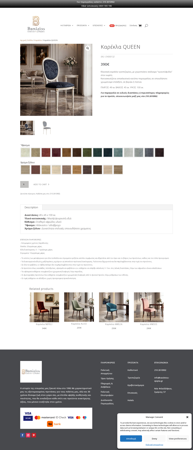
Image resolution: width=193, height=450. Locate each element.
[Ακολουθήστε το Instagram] (28, 435)
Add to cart (40, 184)
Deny (154, 438)
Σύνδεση (133, 25)
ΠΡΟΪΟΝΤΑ (82, 25)
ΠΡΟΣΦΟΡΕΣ (118, 25)
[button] (187, 417)
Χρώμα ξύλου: (27, 162)
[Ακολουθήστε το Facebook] (22, 435)
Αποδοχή (131, 438)
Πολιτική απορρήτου (154, 445)
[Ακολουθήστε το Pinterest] (34, 435)
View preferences (178, 438)
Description (31, 207)
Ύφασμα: (25, 145)
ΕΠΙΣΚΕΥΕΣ (98, 25)
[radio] (25, 152)
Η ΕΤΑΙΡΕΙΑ (65, 25)
